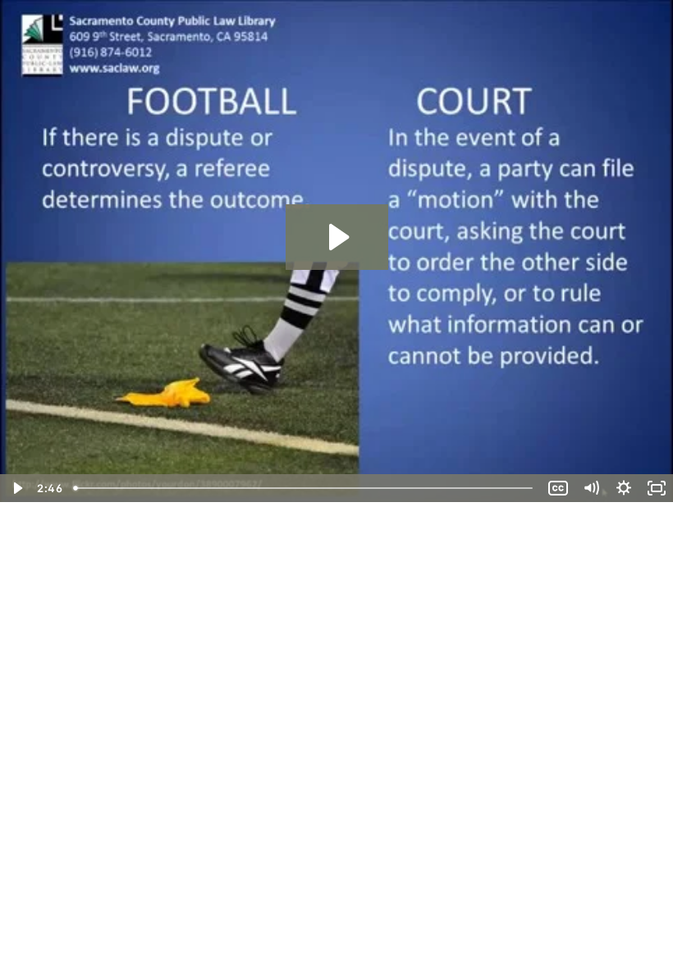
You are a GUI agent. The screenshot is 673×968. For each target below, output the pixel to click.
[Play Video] (16, 488)
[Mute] (591, 488)
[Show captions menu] (558, 488)
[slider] (304, 488)
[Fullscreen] (656, 488)
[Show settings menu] (623, 488)
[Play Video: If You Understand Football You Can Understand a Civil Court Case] (337, 237)
